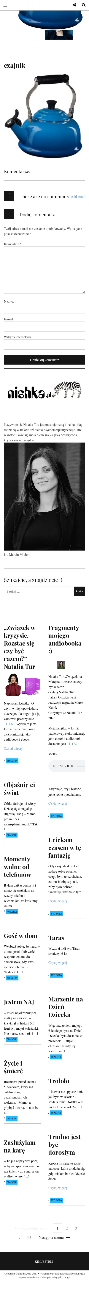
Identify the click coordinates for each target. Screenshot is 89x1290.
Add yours (78, 196)
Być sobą (11, 761)
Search (82, 5)
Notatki (11, 911)
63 (29, 1237)
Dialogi (11, 835)
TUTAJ (72, 743)
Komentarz (13, 244)
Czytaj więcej (13, 748)
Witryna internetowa (18, 337)
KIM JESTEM (44, 1261)
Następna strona (51, 1237)
